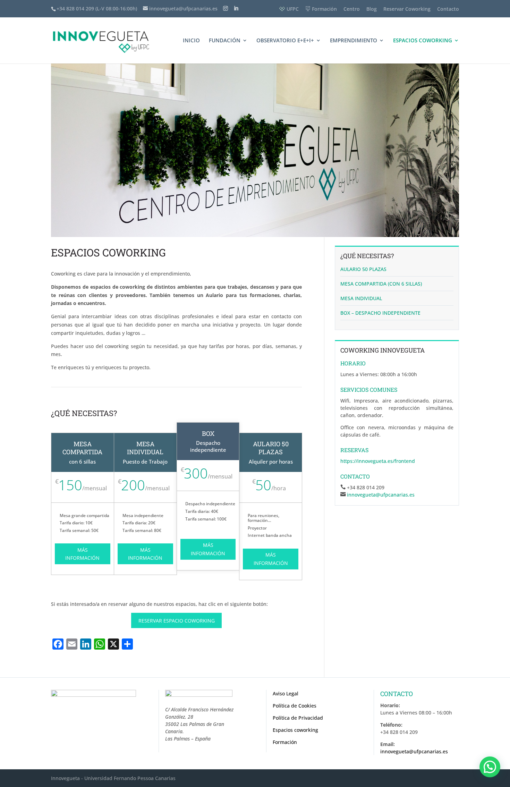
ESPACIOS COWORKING (422, 41)
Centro (351, 9)
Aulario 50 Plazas (363, 269)
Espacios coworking (295, 730)
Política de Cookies (294, 705)
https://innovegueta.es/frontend (377, 461)
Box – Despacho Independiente (380, 313)
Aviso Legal (285, 693)
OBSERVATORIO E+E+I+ (285, 41)
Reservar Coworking (407, 9)
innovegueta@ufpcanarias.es (381, 494)
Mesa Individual (361, 298)
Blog (371, 9)
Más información (82, 554)
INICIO (191, 41)
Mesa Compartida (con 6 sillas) (381, 283)
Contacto (448, 9)
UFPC (293, 9)
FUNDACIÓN (224, 41)
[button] (489, 766)
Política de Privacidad (298, 717)
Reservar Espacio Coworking (176, 620)
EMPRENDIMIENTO (353, 41)
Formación (324, 9)
